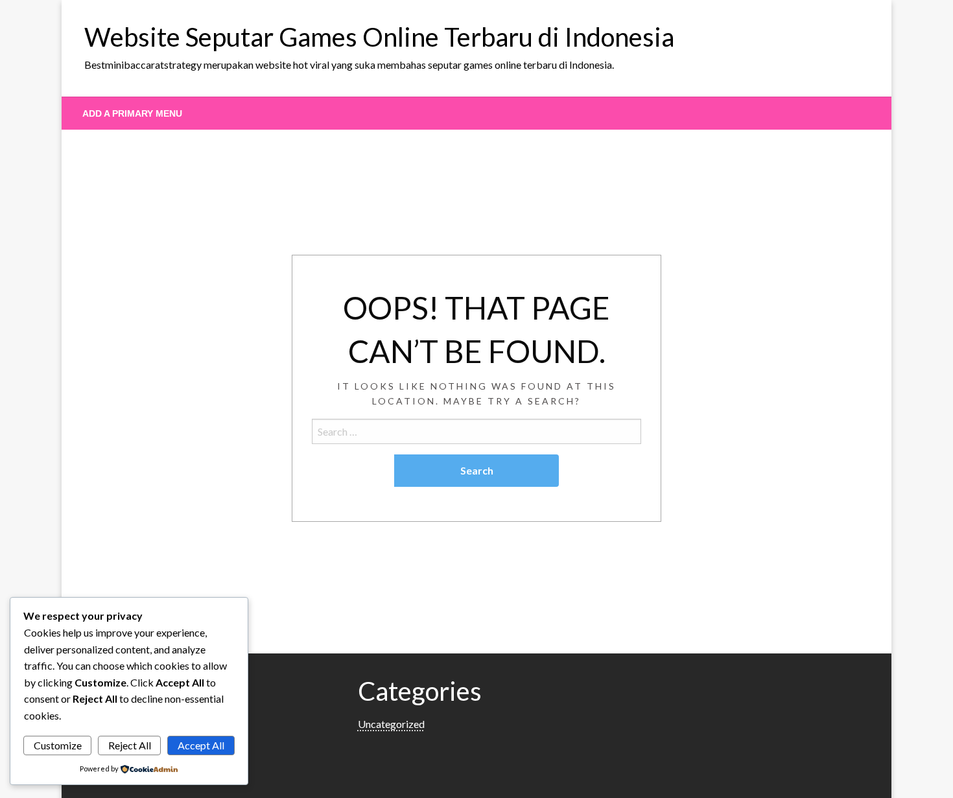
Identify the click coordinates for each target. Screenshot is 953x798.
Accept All (201, 745)
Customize (58, 745)
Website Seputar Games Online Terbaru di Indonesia (379, 37)
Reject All (129, 745)
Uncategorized (391, 724)
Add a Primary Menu (132, 113)
